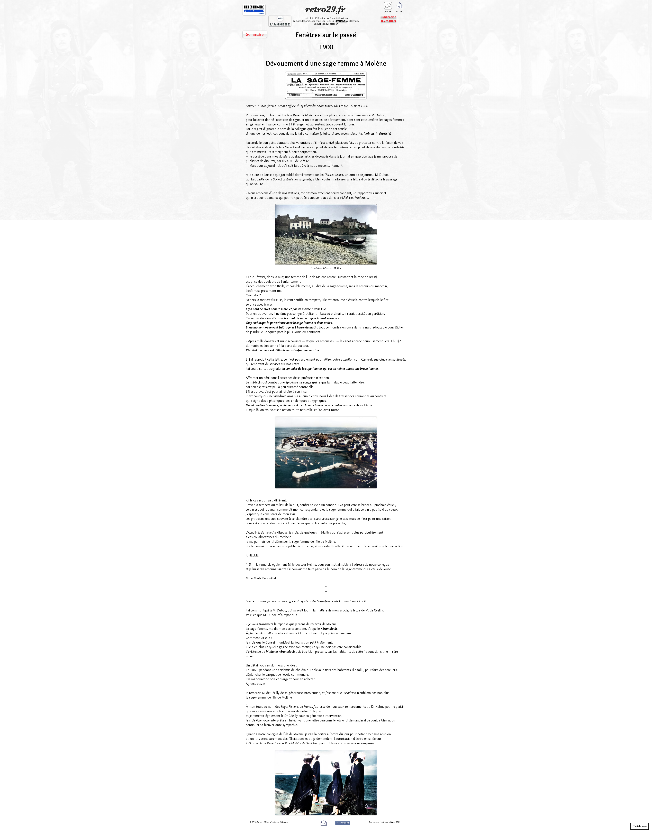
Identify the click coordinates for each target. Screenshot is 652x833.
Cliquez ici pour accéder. (326, 23)
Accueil (399, 11)
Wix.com (284, 822)
